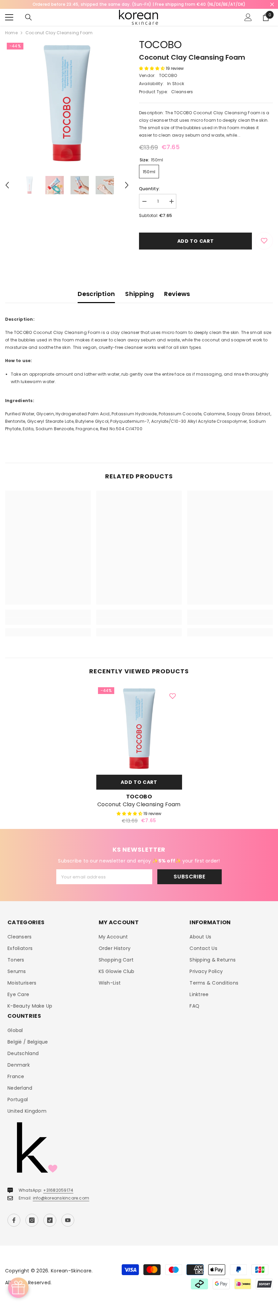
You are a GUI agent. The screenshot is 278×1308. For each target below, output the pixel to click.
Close (272, 4)
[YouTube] (67, 1220)
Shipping (139, 294)
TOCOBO (160, 44)
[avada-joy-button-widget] (18, 1288)
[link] (48, 621)
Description (96, 294)
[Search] (28, 17)
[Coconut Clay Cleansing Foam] (139, 728)
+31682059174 (58, 1190)
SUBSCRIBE (189, 876)
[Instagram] (31, 1220)
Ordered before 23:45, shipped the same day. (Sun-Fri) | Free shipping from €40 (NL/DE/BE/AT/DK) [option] (139, 4)
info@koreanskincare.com (61, 1198)
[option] (67, 103)
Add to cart (195, 241)
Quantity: (149, 189)
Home (11, 33)
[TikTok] (49, 1220)
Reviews (177, 294)
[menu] (9, 17)
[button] (7, 185)
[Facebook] (13, 1220)
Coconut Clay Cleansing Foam (139, 804)
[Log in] (248, 17)
